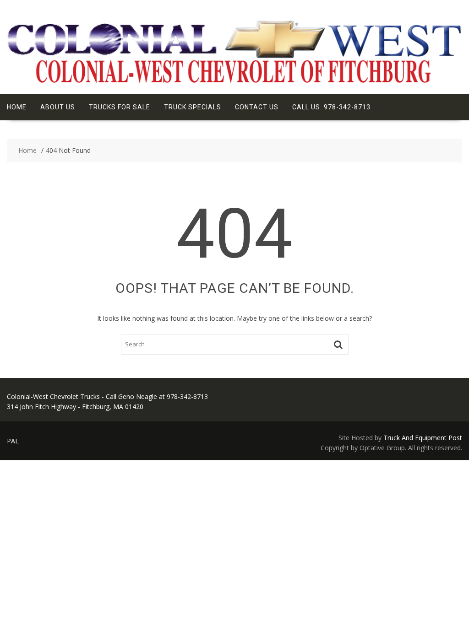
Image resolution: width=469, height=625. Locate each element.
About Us (57, 107)
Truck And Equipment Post (422, 437)
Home (17, 107)
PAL (13, 440)
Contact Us (256, 107)
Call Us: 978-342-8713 (331, 107)
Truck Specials (192, 107)
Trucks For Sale (119, 107)
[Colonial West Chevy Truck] (234, 82)
